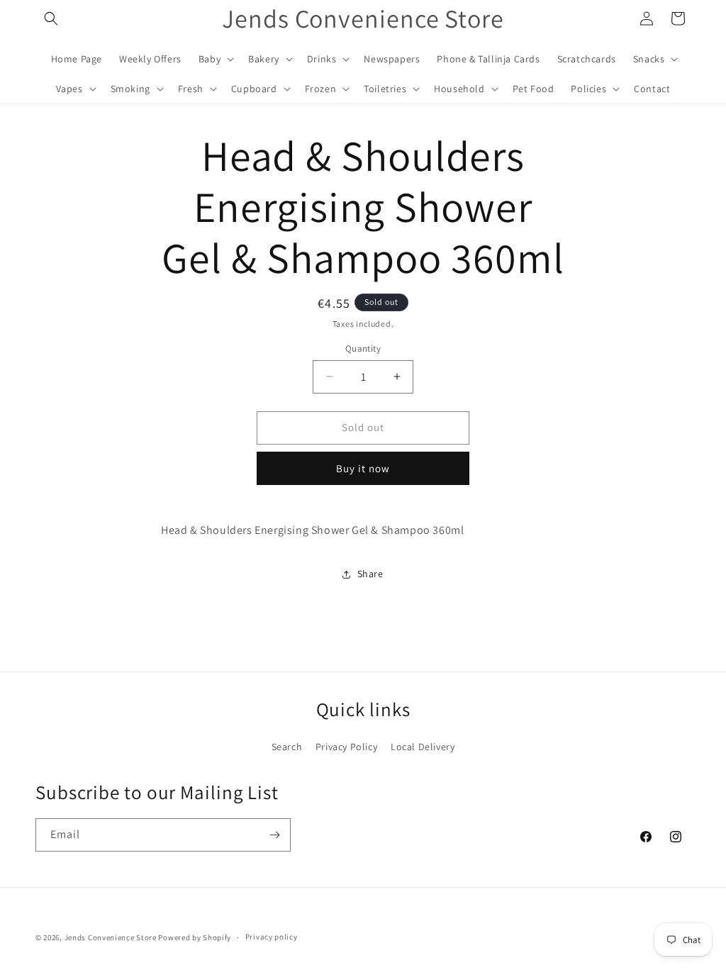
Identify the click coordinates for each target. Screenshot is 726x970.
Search (287, 746)
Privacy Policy (346, 746)
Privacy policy (271, 937)
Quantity (363, 348)
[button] (51, 18)
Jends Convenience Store (111, 937)
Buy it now (363, 468)
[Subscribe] (274, 835)
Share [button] (370, 573)
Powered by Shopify (194, 937)
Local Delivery (422, 746)
